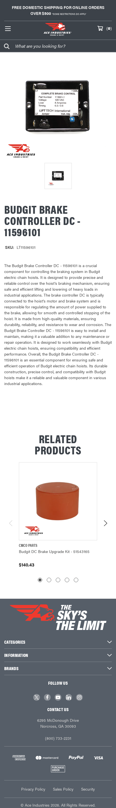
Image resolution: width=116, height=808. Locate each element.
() (109, 28)
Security (88, 788)
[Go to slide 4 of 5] (67, 580)
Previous (11, 523)
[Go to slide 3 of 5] (58, 580)
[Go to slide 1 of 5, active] (40, 580)
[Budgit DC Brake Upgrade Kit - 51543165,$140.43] (58, 501)
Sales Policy (63, 788)
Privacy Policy (33, 788)
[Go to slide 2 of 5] (49, 580)
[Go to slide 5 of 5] (76, 580)
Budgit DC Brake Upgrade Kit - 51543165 (54, 551)
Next (105, 523)
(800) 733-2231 (58, 738)
